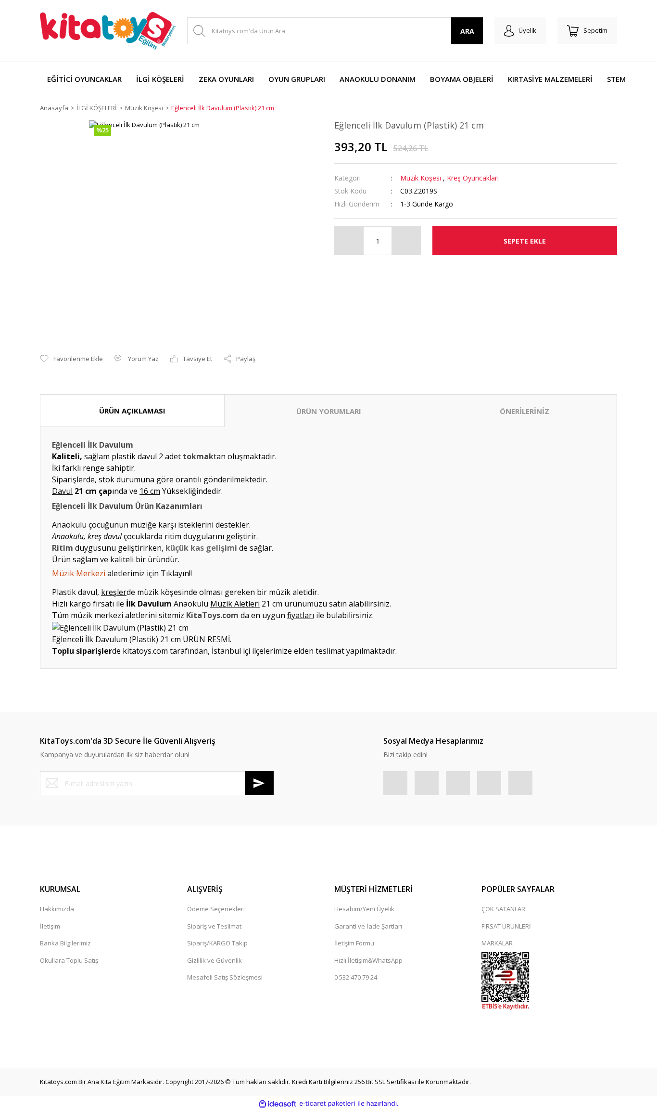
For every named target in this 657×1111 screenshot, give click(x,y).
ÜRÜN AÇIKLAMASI (132, 410)
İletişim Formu (354, 943)
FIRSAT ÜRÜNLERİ (506, 926)
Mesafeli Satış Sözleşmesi (225, 977)
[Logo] (108, 31)
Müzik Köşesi (420, 177)
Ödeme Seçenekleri (216, 908)
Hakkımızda (57, 908)
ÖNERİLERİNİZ (524, 411)
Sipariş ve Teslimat (214, 926)
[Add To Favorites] (71, 359)
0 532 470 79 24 (355, 977)
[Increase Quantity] (406, 241)
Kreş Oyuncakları (473, 177)
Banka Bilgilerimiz (65, 943)
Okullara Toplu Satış (69, 960)
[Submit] (259, 783)
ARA (467, 31)
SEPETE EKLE (525, 240)
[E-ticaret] (327, 1104)
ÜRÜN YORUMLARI (328, 411)
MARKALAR (497, 943)
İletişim (50, 926)
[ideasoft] (277, 1104)
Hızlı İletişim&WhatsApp (368, 960)
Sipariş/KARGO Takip (217, 943)
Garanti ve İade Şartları (368, 926)
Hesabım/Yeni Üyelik (364, 908)
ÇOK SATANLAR (503, 908)
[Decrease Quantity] (349, 241)
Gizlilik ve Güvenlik (214, 960)
